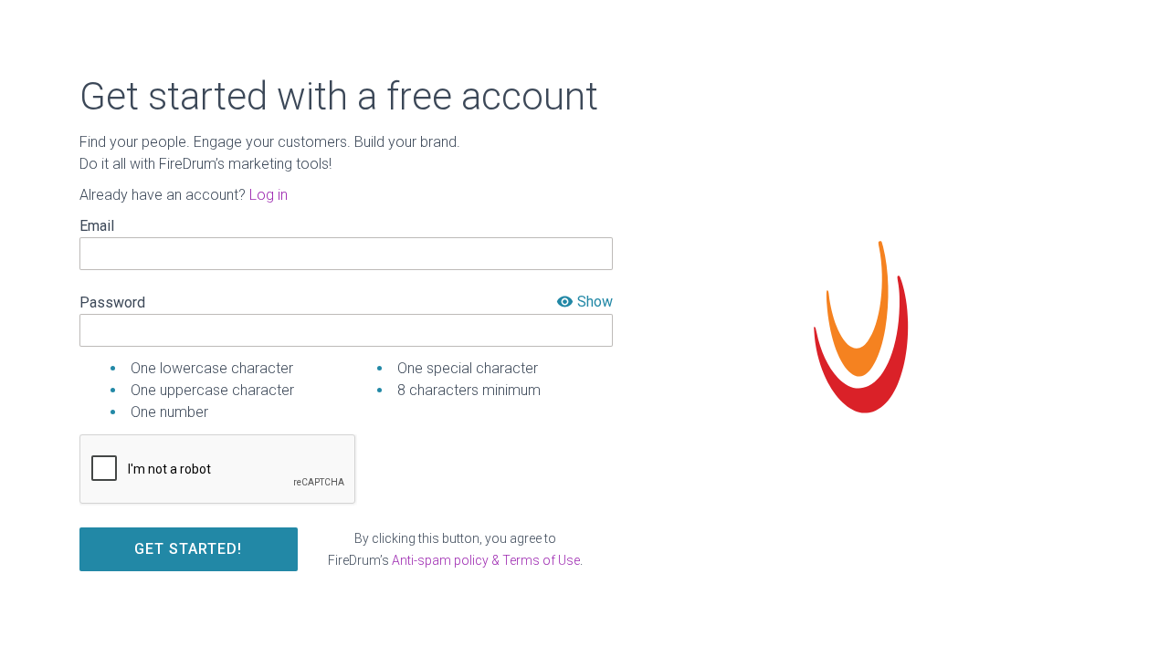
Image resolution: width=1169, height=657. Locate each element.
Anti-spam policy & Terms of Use (486, 560)
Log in (268, 194)
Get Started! (188, 549)
